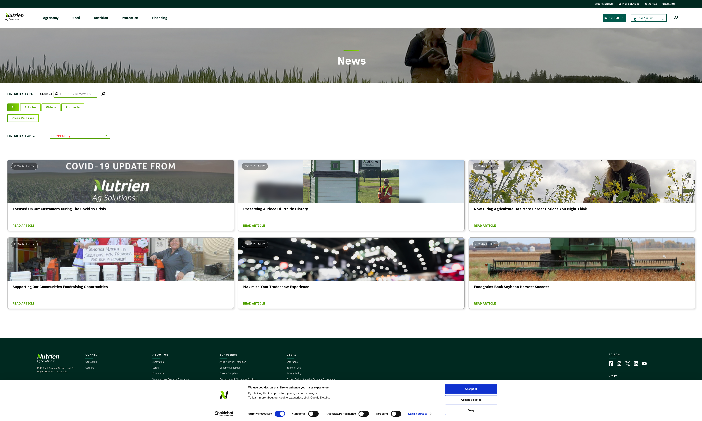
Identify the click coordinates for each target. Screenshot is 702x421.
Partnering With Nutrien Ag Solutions (239, 379)
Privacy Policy (294, 373)
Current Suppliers (229, 373)
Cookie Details (417, 413)
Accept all (471, 388)
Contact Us (668, 3)
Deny (471, 410)
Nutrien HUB (611, 18)
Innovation (158, 361)
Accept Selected (471, 399)
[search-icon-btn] (676, 18)
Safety (155, 367)
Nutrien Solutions (628, 3)
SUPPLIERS (228, 354)
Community (158, 373)
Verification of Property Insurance (170, 379)
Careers (89, 367)
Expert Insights (604, 3)
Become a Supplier (230, 367)
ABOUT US (160, 354)
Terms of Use (294, 367)
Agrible (652, 3)
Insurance (292, 361)
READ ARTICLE (24, 226)
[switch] (313, 414)
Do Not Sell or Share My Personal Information (311, 379)
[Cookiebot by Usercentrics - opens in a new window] (224, 414)
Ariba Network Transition (233, 361)
